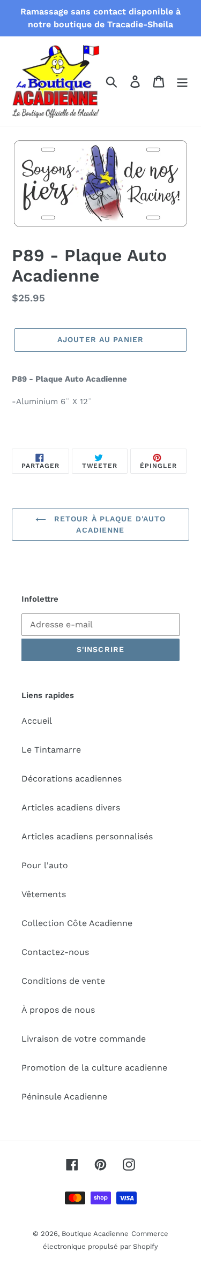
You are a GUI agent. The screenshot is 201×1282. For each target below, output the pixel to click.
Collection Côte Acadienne (76, 923)
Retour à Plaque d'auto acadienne (108, 524)
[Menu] (182, 81)
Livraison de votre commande (83, 1039)
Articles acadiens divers (70, 807)
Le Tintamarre (51, 750)
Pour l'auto (44, 865)
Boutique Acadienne (95, 1234)
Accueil (36, 721)
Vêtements (43, 894)
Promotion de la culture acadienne (94, 1068)
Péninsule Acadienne (64, 1096)
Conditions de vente (63, 981)
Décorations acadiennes (71, 778)
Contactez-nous (55, 952)
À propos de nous (58, 1010)
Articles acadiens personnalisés (87, 836)
